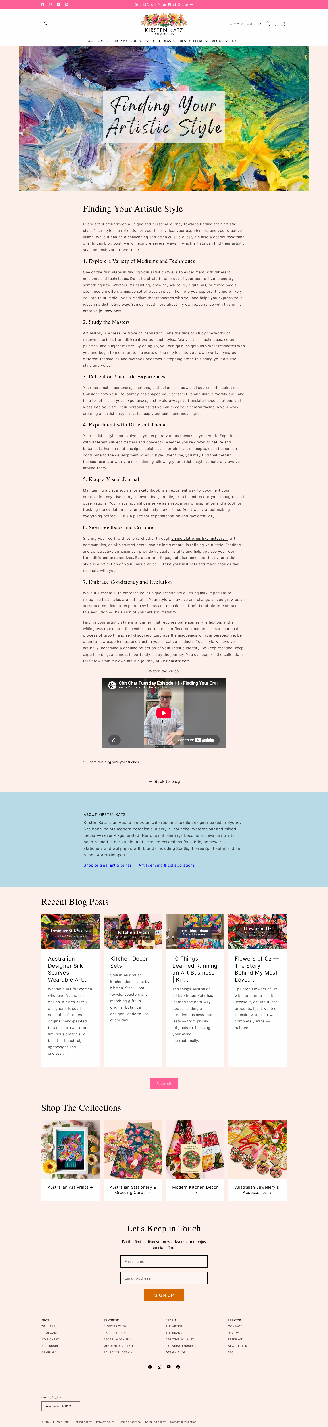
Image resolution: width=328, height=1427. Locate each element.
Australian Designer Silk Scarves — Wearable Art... (68, 969)
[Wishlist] (275, 23)
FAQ (231, 1352)
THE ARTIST (174, 1326)
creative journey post (102, 311)
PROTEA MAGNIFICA (118, 1339)
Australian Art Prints (68, 1187)
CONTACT (235, 1326)
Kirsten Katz (61, 1422)
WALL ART (48, 1326)
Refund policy (83, 1421)
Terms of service (130, 1421)
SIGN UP (164, 1295)
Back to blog (167, 781)
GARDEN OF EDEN (116, 1333)
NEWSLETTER (237, 1346)
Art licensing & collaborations (167, 865)
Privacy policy (105, 1421)
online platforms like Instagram (199, 538)
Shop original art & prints (107, 865)
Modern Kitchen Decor (195, 1187)
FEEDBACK (235, 1339)
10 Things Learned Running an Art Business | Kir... (195, 969)
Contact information (183, 1421)
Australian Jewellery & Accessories (257, 1190)
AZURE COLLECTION (118, 1352)
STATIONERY (50, 1339)
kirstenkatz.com (175, 661)
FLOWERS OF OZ (115, 1326)
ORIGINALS (49, 1352)
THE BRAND (174, 1333)
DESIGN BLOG (175, 1352)
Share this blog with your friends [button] (113, 762)
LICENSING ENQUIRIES (181, 1346)
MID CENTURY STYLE (119, 1346)
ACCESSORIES (51, 1346)
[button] (46, 24)
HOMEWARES (50, 1333)
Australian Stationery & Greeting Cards (133, 1190)
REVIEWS (234, 1333)
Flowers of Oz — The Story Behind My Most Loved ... (257, 969)
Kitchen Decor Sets (129, 962)
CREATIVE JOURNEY (180, 1339)
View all (164, 1084)
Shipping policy (155, 1421)
